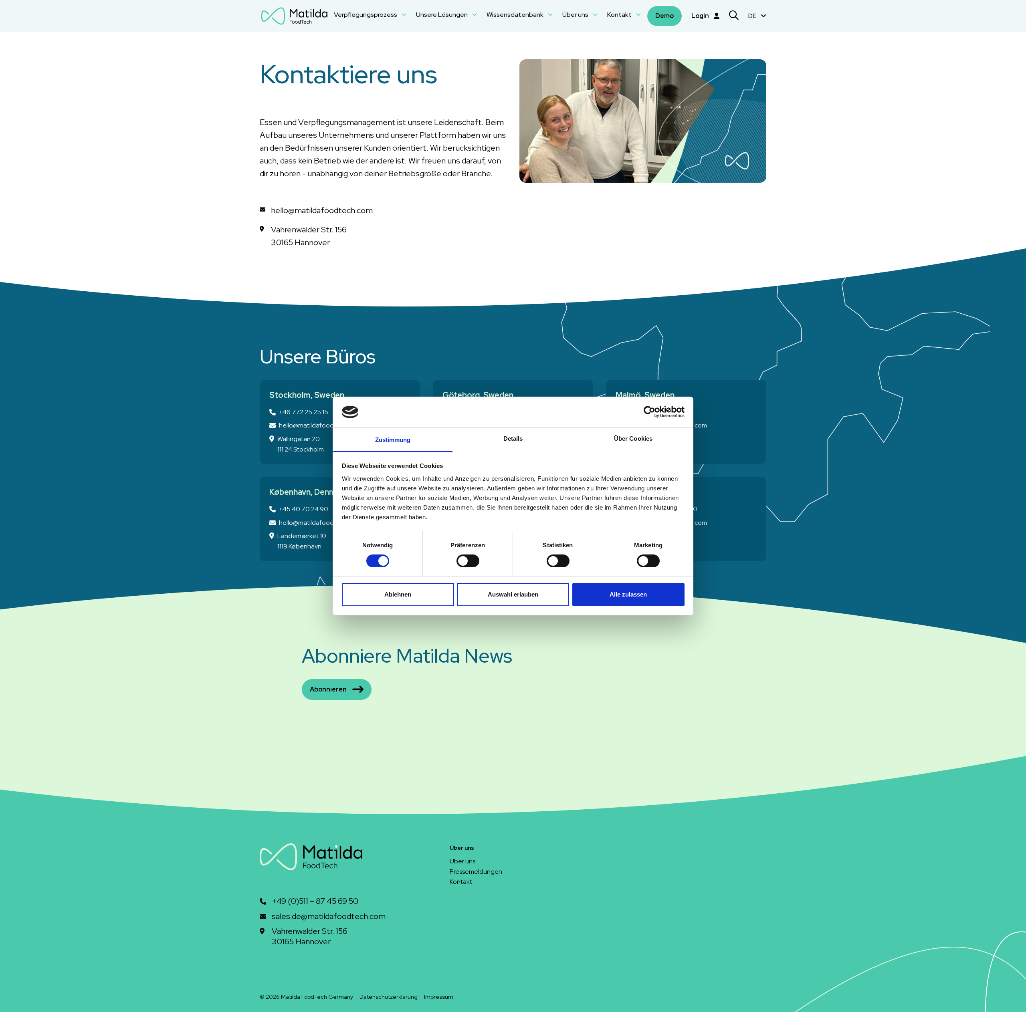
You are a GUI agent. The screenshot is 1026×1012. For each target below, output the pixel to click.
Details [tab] (513, 438)
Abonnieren (328, 689)
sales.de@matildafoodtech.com (329, 916)
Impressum (438, 996)
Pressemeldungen (476, 871)
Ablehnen (397, 594)
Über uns (576, 14)
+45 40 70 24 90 (303, 509)
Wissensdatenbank (516, 14)
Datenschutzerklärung (389, 996)
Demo (664, 16)
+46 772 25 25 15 (303, 412)
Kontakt (620, 14)
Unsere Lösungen (442, 14)
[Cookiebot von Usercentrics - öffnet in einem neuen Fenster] (649, 412)
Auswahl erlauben (513, 594)
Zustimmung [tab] (393, 439)
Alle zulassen (628, 594)
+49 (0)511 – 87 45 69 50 (315, 901)
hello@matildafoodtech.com (320, 425)
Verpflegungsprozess (366, 14)
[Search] (734, 16)
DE (752, 16)
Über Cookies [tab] (633, 438)
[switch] (467, 560)
